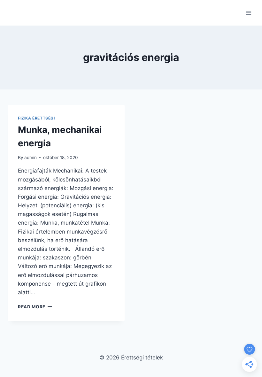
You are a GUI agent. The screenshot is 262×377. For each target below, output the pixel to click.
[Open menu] (248, 13)
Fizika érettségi (36, 118)
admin (30, 157)
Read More (35, 306)
